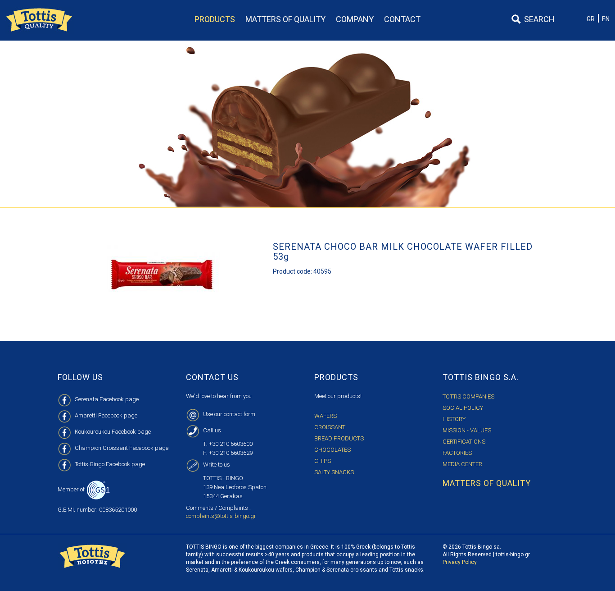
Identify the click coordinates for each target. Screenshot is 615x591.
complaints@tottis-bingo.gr (221, 516)
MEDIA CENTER (462, 464)
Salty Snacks (334, 472)
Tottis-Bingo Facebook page (110, 464)
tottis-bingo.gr (513, 554)
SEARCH (539, 19)
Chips (322, 461)
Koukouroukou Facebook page (113, 431)
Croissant (329, 427)
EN (606, 19)
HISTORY (454, 419)
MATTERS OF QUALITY (487, 483)
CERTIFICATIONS (464, 441)
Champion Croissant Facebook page (121, 447)
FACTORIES (457, 452)
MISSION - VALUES (467, 430)
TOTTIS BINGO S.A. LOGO (39, 20)
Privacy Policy (460, 562)
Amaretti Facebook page (106, 415)
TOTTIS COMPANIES (468, 396)
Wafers (325, 415)
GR (591, 19)
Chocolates (332, 449)
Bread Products (339, 438)
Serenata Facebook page (107, 399)
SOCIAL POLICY (463, 407)
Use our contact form (229, 414)
